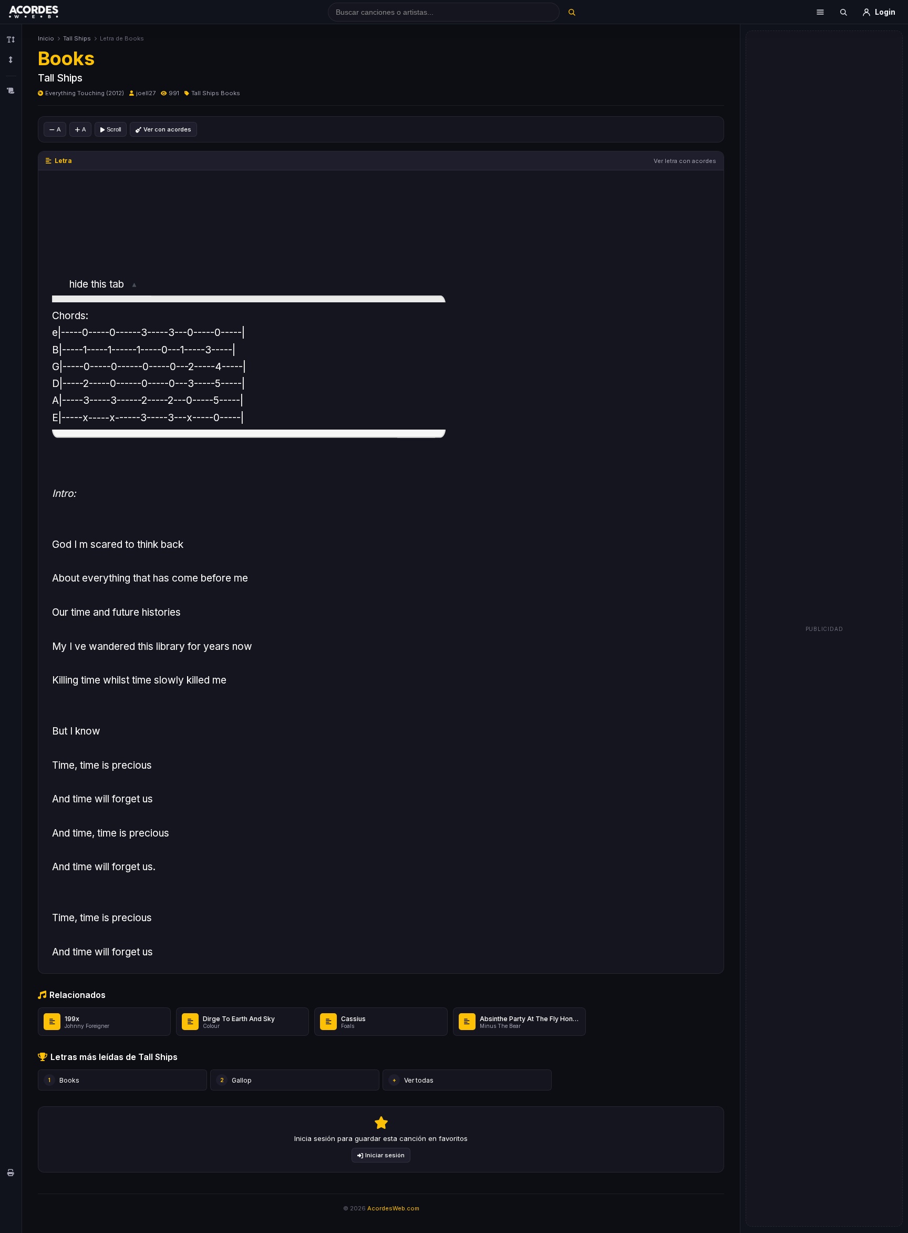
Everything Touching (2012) (84, 93)
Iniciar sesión (385, 1155)
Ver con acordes (167, 129)
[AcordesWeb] (46, 12)
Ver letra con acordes (685, 161)
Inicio (46, 38)
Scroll (114, 129)
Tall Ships (77, 38)
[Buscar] (571, 12)
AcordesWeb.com (393, 1208)
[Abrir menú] (820, 12)
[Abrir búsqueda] (843, 12)
